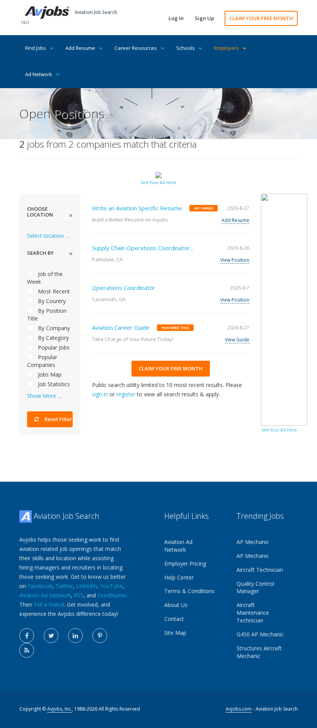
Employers (226, 47)
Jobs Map (48, 374)
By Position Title (46, 314)
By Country (51, 301)
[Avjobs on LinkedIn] (75, 635)
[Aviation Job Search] (47, 12)
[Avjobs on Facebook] (26, 635)
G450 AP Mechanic (260, 634)
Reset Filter (57, 419)
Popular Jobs (53, 347)
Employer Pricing (185, 563)
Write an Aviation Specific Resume (137, 208)
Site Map (175, 632)
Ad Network (38, 74)
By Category (52, 337)
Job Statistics (53, 384)
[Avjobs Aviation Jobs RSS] (26, 650)
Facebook (39, 586)
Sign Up (204, 18)
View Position (234, 260)
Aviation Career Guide (121, 327)
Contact (174, 618)
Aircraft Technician (260, 569)
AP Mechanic (253, 542)
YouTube (111, 586)
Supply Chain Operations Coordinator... (142, 248)
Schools (185, 47)
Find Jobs (35, 47)
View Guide (237, 339)
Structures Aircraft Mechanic (259, 652)
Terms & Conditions (189, 591)
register (125, 394)
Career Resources (135, 47)
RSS (79, 595)
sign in (100, 394)
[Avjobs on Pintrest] (99, 635)
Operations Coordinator (123, 288)
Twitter (64, 586)
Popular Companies (42, 360)
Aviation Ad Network (45, 595)
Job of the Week (45, 277)
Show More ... (44, 395)
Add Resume (80, 47)
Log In (176, 18)
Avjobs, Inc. (59, 709)
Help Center (179, 577)
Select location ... (48, 235)
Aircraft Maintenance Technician (253, 612)
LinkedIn (86, 586)
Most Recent (53, 291)
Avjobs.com (239, 709)
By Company (53, 328)
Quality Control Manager (255, 587)
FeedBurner (112, 595)
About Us (175, 605)
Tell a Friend (49, 604)
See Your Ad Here (158, 182)
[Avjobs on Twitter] (51, 635)
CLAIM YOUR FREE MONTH (261, 18)
